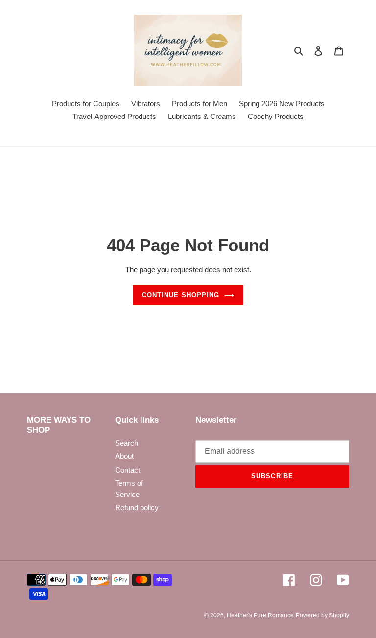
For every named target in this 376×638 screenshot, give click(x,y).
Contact (127, 470)
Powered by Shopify (322, 615)
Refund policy (137, 507)
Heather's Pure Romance (260, 615)
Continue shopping (180, 295)
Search (126, 443)
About (124, 456)
